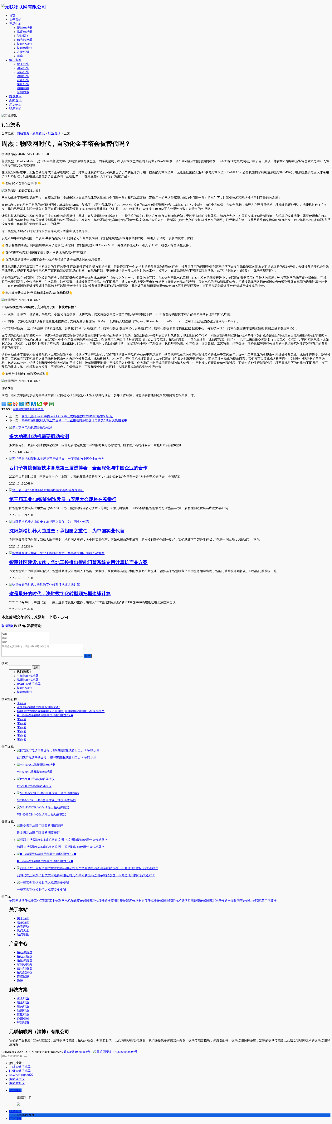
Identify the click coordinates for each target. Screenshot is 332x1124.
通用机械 (23, 88)
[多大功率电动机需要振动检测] (30, 427)
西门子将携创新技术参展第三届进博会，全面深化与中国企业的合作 (78, 467)
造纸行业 (23, 80)
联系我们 (15, 108)
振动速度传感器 (220, 900)
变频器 (272, 900)
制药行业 (23, 72)
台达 (249, 900)
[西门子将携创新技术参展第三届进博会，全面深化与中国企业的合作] (57, 458)
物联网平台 (238, 900)
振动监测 (187, 900)
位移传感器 (103, 900)
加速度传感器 (80, 900)
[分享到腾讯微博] (21, 404)
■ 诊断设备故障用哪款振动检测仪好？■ (45, 715)
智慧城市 (23, 92)
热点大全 (23, 930)
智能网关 (23, 35)
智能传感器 (201, 900)
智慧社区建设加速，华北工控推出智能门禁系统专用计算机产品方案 (78, 562)
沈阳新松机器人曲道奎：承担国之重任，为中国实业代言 (66, 530)
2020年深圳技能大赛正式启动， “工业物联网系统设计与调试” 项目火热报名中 (74, 420)
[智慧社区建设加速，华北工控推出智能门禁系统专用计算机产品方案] (57, 553)
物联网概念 (36, 409)
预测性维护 (118, 900)
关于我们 (15, 19)
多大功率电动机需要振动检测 (39, 436)
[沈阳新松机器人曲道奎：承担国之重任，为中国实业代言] (49, 521)
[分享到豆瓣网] (51, 404)
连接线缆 (23, 52)
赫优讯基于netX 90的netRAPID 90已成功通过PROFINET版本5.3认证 (67, 416)
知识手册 (15, 104)
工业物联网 (57, 900)
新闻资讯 (15, 100)
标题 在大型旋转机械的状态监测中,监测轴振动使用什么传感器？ (61, 711)
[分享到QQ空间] (9, 404)
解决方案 (15, 60)
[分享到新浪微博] (15, 404)
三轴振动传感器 (27, 675)
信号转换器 (24, 39)
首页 (12, 15)
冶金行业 (23, 68)
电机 (16, 409)
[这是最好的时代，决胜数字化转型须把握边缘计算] (44, 584)
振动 (92, 900)
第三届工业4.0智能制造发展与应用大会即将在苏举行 (62, 499)
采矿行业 (23, 84)
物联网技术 (173, 900)
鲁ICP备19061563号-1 (78, 1051)
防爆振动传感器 (27, 680)
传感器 (161, 900)
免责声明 (23, 926)
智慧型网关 (24, 964)
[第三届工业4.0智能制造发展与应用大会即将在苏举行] (46, 490)
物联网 (23, 409)
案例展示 (15, 96)
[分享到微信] (39, 404)
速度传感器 (149, 900)
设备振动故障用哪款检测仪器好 (38, 707)
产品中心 (15, 23)
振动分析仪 (24, 43)
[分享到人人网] (33, 404)
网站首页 (23, 133)
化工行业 (23, 64)
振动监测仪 (24, 48)
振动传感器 (24, 27)
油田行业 (23, 76)
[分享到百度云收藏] (45, 404)
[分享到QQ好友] (27, 404)
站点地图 (23, 934)
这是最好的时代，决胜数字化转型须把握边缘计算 (60, 593)
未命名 (21, 703)
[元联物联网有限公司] (24, 6)
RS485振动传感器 (29, 684)
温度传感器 (24, 31)
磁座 (20, 56)
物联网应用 (259, 900)
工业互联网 (41, 900)
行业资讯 (54, 133)
